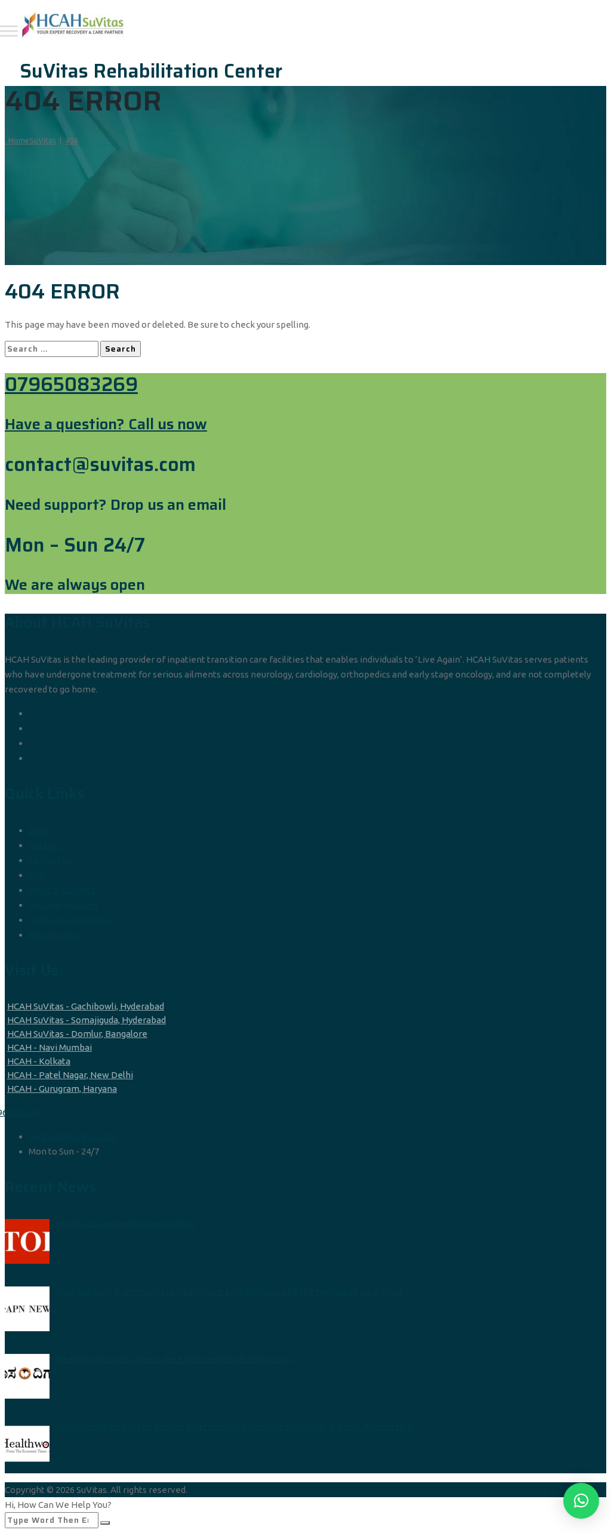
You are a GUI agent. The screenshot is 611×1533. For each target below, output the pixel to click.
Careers (45, 845)
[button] (581, 1501)
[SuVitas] (304, 24)
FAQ (37, 875)
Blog (38, 830)
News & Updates (62, 890)
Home (30, 140)
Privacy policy (56, 934)
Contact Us (51, 860)
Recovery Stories (63, 905)
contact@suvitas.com (72, 1136)
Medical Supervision (69, 920)
